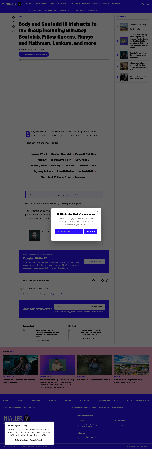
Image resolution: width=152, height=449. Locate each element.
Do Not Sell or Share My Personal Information (29, 440)
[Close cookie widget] (51, 424)
